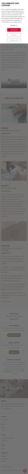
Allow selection (14, 34)
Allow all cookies (14, 29)
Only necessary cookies (14, 40)
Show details (13, 25)
